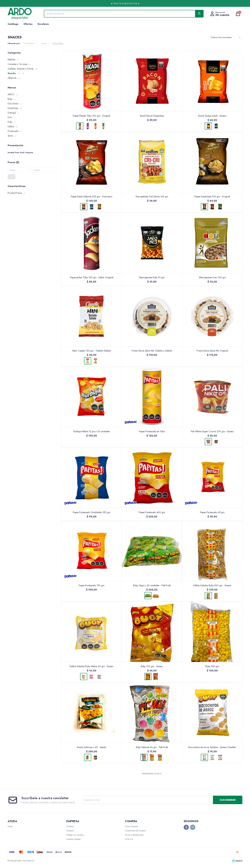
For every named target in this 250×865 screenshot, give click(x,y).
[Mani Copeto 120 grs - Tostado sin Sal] (95, 360)
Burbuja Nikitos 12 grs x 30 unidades (91, 431)
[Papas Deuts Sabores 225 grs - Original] (99, 206)
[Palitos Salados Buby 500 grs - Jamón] (216, 595)
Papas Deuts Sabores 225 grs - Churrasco (91, 196)
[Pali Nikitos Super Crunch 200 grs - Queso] (212, 397)
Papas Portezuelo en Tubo (152, 431)
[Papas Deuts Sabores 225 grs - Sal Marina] (91, 206)
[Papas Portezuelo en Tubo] (152, 397)
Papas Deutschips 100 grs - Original (212, 196)
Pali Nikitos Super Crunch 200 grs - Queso (212, 431)
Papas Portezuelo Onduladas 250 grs (91, 512)
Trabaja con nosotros (75, 834)
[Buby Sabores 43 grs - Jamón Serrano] (159, 757)
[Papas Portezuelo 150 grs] (91, 551)
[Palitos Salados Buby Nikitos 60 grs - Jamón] (91, 676)
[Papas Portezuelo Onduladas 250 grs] (91, 478)
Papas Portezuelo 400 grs (152, 512)
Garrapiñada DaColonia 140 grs (152, 196)
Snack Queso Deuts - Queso (212, 115)
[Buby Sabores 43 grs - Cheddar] (151, 757)
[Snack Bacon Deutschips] (152, 81)
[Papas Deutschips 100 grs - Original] (212, 162)
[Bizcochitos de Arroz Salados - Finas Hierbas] (212, 757)
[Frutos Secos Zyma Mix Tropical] (212, 316)
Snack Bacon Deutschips (152, 115)
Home (10, 826)
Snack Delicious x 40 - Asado (91, 747)
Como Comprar (131, 826)
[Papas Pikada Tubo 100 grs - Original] (91, 81)
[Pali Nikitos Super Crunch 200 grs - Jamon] (216, 441)
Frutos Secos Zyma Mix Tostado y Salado (152, 350)
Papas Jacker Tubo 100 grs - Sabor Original (91, 277)
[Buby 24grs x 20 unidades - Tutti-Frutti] (152, 551)
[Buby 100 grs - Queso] (152, 632)
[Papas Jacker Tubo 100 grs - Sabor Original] (91, 243)
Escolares (43, 24)
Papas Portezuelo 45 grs (212, 512)
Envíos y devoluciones (134, 834)
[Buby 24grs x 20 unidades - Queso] (155, 595)
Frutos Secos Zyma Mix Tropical (212, 350)
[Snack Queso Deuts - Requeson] (216, 126)
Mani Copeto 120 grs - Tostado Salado (91, 350)
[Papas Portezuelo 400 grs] (152, 478)
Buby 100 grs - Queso (152, 666)
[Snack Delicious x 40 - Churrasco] (95, 757)
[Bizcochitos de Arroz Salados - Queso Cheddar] (212, 712)
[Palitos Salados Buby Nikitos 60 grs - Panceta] (99, 676)
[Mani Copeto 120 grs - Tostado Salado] (91, 316)
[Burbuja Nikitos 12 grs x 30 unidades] (91, 397)
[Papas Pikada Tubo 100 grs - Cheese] (95, 126)
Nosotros (70, 826)
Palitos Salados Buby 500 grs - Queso (212, 585)
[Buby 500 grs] (212, 632)
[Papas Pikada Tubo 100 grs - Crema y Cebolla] (103, 126)
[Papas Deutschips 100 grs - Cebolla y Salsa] (220, 206)
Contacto (70, 830)
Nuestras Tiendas (73, 839)
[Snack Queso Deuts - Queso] (212, 81)
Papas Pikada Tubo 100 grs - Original (91, 115)
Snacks (44, 43)
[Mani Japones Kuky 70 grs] (152, 243)
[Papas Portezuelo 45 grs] (212, 478)
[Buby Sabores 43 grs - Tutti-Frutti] (152, 712)
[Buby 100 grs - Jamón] (155, 676)
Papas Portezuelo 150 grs (91, 585)
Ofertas (27, 24)
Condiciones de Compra (135, 830)
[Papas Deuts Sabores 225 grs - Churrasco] (91, 162)
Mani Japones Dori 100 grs (212, 277)
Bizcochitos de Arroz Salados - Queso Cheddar (212, 747)
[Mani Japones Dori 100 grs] (212, 243)
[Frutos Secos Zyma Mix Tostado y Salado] (152, 316)
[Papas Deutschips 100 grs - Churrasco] (212, 206)
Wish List (129, 839)
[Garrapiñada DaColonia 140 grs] (152, 162)
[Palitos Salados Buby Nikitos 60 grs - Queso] (91, 632)
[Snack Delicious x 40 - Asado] (91, 712)
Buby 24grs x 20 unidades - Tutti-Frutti (152, 585)
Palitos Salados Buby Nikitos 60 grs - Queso (91, 666)
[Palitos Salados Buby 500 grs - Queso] (212, 551)
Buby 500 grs (212, 666)
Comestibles (29, 43)
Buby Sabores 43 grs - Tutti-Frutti (152, 747)
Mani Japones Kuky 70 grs (151, 277)
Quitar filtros (58, 43)
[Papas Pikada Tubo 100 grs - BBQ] (87, 126)
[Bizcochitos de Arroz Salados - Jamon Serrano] (220, 757)
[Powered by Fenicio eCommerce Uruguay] (237, 860)
